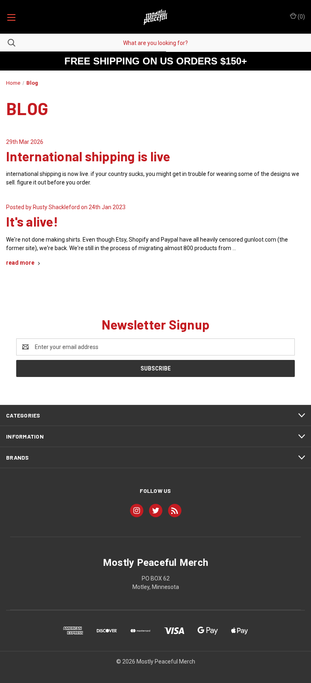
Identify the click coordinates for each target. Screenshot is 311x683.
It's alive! (32, 221)
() (300, 16)
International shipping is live (88, 156)
